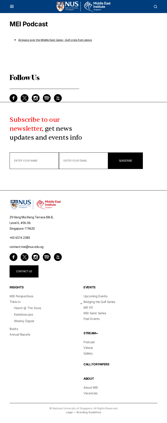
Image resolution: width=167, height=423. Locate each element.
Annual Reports (20, 334)
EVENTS (89, 287)
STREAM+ (91, 333)
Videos (88, 347)
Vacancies (90, 393)
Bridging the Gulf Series (99, 302)
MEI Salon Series (95, 313)
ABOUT (89, 378)
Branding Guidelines (89, 412)
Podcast (89, 342)
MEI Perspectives (21, 296)
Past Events (91, 319)
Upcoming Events (95, 296)
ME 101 (88, 307)
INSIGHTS (16, 287)
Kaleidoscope (23, 314)
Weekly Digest (24, 321)
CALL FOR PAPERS (96, 364)
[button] (12, 6)
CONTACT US (24, 271)
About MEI (91, 387)
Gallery (88, 353)
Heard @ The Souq (27, 308)
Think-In (15, 302)
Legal (69, 412)
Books (14, 329)
